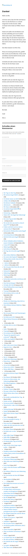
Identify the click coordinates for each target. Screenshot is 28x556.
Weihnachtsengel (9, 409)
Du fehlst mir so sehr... (10, 431)
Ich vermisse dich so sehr (11, 293)
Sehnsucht (7, 271)
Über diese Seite (8, 547)
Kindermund (7, 487)
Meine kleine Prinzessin (11, 319)
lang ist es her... (8, 347)
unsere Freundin (8, 529)
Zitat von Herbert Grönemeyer (12, 531)
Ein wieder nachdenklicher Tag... (13, 397)
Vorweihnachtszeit (9, 235)
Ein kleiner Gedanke (10, 203)
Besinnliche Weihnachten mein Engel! (15, 231)
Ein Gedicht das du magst (11, 541)
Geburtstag (7, 273)
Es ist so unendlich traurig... (12, 419)
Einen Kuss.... (7, 361)
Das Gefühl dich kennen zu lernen (13, 483)
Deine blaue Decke (9, 493)
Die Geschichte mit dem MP (12, 475)
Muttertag (6, 247)
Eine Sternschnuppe (9, 283)
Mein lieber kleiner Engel (11, 413)
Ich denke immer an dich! (11, 199)
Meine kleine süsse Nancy (11, 393)
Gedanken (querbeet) (10, 507)
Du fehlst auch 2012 (9, 317)
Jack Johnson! (8, 249)
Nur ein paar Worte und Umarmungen (14, 313)
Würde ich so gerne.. (9, 517)
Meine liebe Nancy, (9, 499)
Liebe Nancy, (7, 457)
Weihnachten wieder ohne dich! (13, 259)
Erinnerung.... (7, 213)
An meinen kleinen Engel (11, 373)
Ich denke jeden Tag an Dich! (12, 441)
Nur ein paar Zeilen (9, 523)
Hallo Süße (7, 437)
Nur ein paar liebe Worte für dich (13, 267)
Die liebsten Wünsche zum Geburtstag (15, 471)
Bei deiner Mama (8, 429)
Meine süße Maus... (9, 369)
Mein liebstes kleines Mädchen (13, 305)
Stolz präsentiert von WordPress (18, 553)
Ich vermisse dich (9, 333)
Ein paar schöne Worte (10, 391)
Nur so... (6, 357)
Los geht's (6, 545)
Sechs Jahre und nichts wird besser (14, 279)
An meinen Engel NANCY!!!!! (11, 209)
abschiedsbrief (8, 479)
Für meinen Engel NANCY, (11, 195)
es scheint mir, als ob (10, 537)
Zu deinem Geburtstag (10, 459)
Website (4, 172)
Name (4, 158)
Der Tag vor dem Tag (10, 193)
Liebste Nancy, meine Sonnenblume (14, 453)
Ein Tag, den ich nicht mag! (11, 251)
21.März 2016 (7, 201)
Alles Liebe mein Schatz (10, 345)
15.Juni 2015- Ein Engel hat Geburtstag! (14, 215)
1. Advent (6, 265)
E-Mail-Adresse (7, 165)
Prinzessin (7, 439)
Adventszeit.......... (8, 205)
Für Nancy (6, 207)
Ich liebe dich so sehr (10, 325)
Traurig (6, 291)
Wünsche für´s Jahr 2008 (11, 405)
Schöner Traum (8, 389)
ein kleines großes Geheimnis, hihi (14, 525)
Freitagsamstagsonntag (10, 495)
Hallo (5, 329)
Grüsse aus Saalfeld (9, 339)
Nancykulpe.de (5, 553)
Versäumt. (6, 501)
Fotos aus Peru (8, 423)
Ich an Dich (7, 365)
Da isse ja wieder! (9, 403)
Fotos (5, 417)
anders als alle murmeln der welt (13, 425)
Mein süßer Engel (9, 435)
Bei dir (5, 497)
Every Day (6, 465)
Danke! (6, 411)
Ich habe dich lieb (9, 285)
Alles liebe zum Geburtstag (11, 461)
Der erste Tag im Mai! (10, 219)
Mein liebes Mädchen (10, 255)
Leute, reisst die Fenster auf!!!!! (12, 467)
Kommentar (5, 137)
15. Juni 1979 (7, 245)
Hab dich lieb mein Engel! (11, 237)
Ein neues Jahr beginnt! (10, 257)
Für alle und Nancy (9, 539)
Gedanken (7, 521)
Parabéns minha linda (10, 451)
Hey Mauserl (7, 377)
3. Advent (6, 263)
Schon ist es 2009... (9, 367)
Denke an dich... (8, 401)
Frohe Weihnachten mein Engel (13, 287)
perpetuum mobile (9, 505)
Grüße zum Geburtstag (10, 359)
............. (5, 481)
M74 (5, 387)
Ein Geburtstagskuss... (10, 383)
